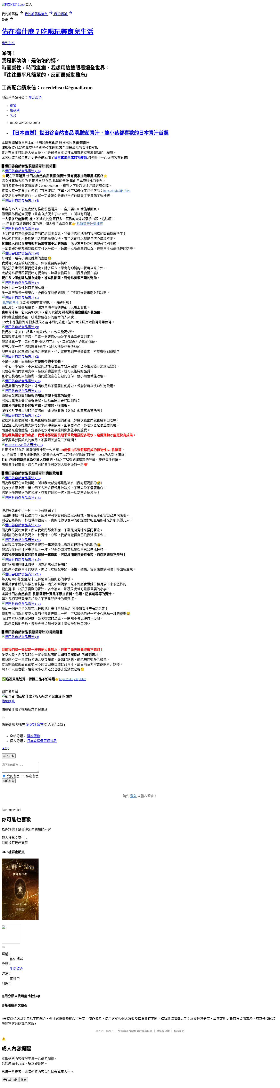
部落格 (15, 110)
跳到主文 (8, 43)
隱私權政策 (163, 1031)
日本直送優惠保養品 (42, 741)
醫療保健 (33, 736)
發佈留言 (8, 781)
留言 (40, 724)
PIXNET (109, 1031)
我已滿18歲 (10, 1079)
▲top (5, 748)
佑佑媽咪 (8, 701)
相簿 (13, 105)
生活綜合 (35, 97)
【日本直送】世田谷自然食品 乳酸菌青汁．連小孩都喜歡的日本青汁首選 (89, 133)
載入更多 (8, 756)
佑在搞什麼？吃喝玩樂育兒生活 (47, 31)
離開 (23, 1079)
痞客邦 (31, 724)
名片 (13, 115)
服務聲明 (179, 1031)
